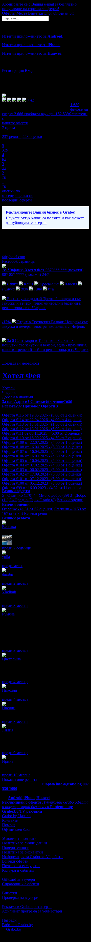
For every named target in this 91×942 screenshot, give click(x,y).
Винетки (9, 893)
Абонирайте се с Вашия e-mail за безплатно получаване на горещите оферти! (39, 6)
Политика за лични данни (24, 843)
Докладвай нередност (20, 363)
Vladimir (9, 592)
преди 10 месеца (16, 775)
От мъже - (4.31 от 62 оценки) (27, 509)
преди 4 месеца (15, 682)
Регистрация (13, 70)
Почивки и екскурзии (21, 866)
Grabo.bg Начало (16, 816)
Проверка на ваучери (20, 897)
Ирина (7, 761)
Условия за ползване (19, 838)
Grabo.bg (13, 929)
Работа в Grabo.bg (17, 925)
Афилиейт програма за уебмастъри (32, 911)
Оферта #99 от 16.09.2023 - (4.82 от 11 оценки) (42, 488)
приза (8, 127)
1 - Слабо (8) (45, 500)
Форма (48, 784)
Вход (29, 70)
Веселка (9, 526)
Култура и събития (18, 870)
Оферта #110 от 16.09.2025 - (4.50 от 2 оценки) (42, 438)
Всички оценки (70, 500)
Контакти (10, 820)
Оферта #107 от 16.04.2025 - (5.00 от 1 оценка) (42, 451)
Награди (9, 920)
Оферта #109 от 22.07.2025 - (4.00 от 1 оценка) (42, 442)
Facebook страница (18, 261)
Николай (9, 690)
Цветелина (11, 659)
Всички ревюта (37, 513)
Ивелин (8, 708)
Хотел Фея (21, 375)
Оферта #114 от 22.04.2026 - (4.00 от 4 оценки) (42, 420)
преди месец (13, 566)
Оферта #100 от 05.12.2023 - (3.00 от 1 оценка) (42, 483)
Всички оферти (15, 861)
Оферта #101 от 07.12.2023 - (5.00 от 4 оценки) (42, 479)
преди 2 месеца (15, 583)
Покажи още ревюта (19, 779)
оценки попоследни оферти (17, 197)
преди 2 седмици (16, 548)
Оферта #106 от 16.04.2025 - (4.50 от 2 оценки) (42, 456)
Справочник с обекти (20, 884)
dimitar (7, 574)
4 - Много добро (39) (51, 495)
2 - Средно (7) (21, 500)
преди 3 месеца (15, 605)
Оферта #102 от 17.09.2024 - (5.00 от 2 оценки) (42, 474)
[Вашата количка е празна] (2, 23)
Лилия (7, 730)
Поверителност (15, 847)
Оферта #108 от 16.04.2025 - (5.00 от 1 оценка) (42, 447)
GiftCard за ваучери (18, 879)
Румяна (8, 614)
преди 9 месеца (15, 753)
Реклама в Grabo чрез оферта (27, 906)
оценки (32, 136)
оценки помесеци (11, 193)
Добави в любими (17, 397)
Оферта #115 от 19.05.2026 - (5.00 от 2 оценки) (42, 415)
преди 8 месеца (15, 721)
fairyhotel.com (13, 257)
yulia (6, 556)
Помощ (8, 825)
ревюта (11, 136)
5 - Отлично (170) (17, 495)
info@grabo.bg (69, 784)
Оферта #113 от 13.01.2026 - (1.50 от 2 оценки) (42, 424)
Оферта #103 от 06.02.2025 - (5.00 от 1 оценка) (42, 469)
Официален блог (16, 829)
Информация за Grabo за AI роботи (32, 857)
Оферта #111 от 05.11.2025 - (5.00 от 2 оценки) (42, 433)
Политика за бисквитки (22, 852)
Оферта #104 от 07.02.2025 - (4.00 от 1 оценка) (42, 465)
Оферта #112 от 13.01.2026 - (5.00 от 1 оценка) (42, 429)
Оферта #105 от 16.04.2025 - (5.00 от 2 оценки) (42, 460)
